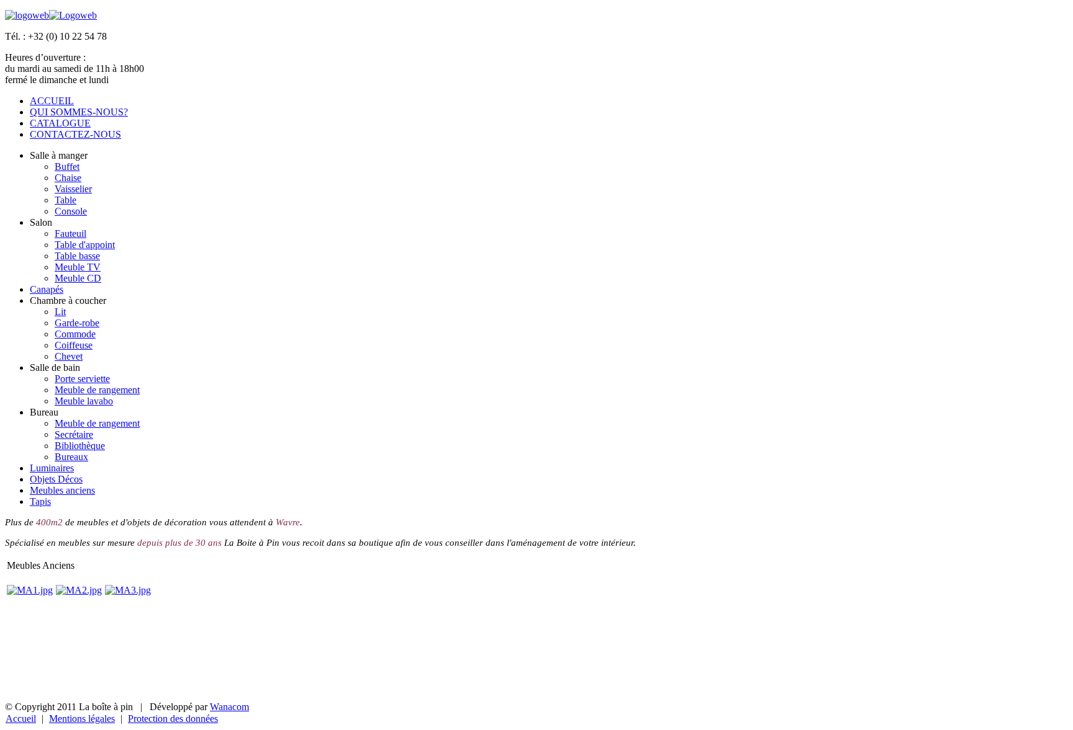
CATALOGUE (60, 123)
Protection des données (173, 718)
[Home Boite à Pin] (27, 15)
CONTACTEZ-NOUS (75, 134)
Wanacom (229, 706)
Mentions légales (82, 718)
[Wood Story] (73, 15)
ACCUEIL (52, 101)
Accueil (21, 718)
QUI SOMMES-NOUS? (79, 112)
